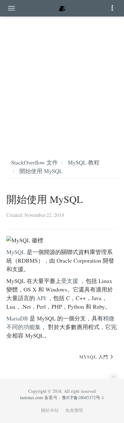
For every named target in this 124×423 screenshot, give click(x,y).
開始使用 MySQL (41, 171)
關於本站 (50, 410)
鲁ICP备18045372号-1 (83, 397)
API (41, 298)
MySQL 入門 (93, 356)
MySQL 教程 (84, 162)
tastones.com (31, 397)
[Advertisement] (62, 81)
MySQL (15, 252)
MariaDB (17, 318)
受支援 (69, 281)
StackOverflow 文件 (34, 162)
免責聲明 (74, 410)
